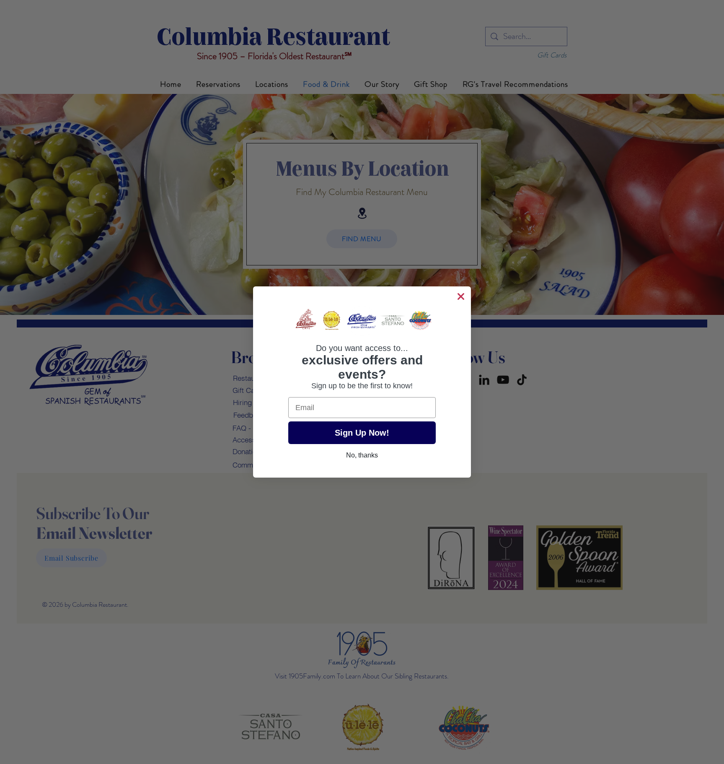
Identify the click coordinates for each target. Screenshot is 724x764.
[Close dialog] (461, 296)
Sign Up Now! (362, 432)
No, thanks (362, 455)
